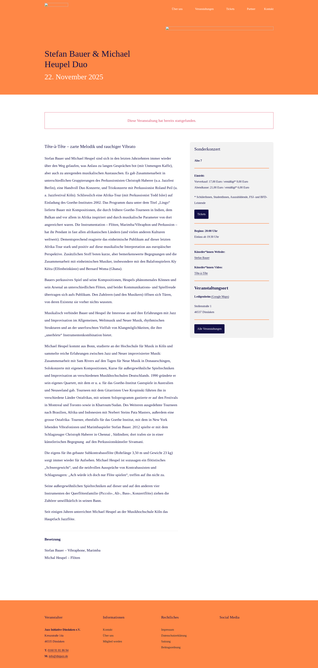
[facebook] (221, 629)
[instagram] (228, 629)
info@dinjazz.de (58, 656)
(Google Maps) (220, 296)
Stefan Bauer (201, 257)
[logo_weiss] (56, 5)
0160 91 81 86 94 (58, 650)
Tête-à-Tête (201, 273)
